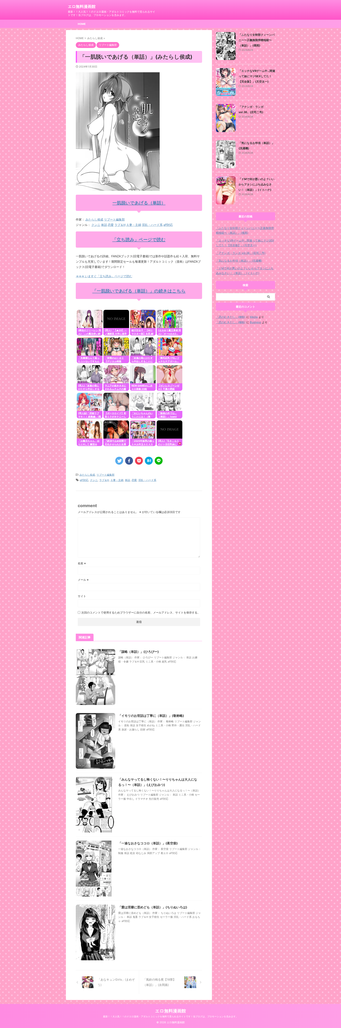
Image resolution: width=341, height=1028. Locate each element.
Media (254, 317)
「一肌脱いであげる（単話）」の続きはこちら (139, 290)
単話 (104, 225)
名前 (82, 563)
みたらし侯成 (94, 219)
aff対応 (168, 225)
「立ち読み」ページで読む (139, 239)
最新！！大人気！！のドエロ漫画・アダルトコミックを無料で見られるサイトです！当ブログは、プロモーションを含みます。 (170, 1016)
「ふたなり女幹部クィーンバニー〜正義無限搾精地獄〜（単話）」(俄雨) (256, 40)
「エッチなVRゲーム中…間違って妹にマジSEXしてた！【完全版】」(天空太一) (257, 76)
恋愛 (111, 225)
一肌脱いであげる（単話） (139, 202)
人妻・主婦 (133, 225)
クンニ (95, 225)
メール (83, 579)
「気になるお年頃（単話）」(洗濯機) (239, 260)
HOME (82, 23)
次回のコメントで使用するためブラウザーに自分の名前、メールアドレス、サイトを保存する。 (140, 612)
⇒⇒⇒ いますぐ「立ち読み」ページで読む (104, 276)
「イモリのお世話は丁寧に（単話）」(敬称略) (151, 716)
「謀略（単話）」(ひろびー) (138, 652)
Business (255, 322)
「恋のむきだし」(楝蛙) (230, 317)
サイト (82, 596)
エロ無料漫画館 (82, 6)
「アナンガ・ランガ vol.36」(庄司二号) (240, 253)
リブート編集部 (114, 219)
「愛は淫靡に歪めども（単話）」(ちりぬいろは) (152, 907)
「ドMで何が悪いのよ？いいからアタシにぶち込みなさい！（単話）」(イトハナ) (256, 184)
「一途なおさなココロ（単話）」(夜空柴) (148, 843)
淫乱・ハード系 (152, 225)
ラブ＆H (120, 225)
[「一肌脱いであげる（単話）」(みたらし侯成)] (149, 461)
